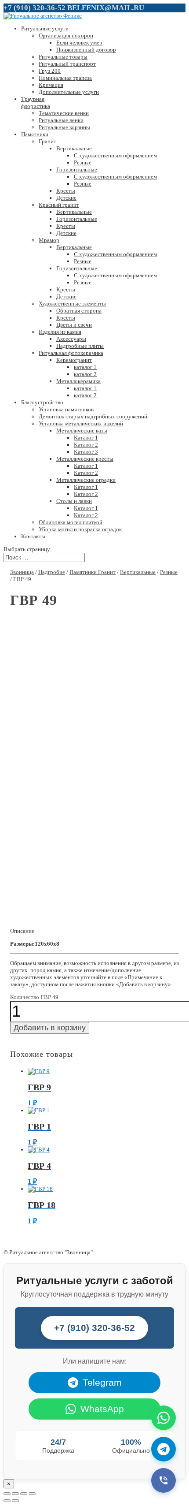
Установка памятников (66, 409)
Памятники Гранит (92, 572)
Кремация (51, 85)
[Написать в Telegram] (163, 1449)
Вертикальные (74, 148)
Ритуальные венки (61, 120)
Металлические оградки (86, 480)
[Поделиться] (15, 1493)
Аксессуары (71, 338)
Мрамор (49, 240)
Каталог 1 (86, 437)
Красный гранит (59, 204)
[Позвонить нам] (163, 1480)
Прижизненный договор (86, 49)
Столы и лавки (74, 501)
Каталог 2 (86, 444)
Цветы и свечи (74, 324)
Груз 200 (50, 70)
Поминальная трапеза (65, 78)
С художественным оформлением (115, 155)
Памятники (34, 134)
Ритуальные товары (63, 56)
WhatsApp (102, 1409)
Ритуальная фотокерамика (71, 353)
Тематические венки (64, 113)
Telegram (102, 1382)
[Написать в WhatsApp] (163, 1417)
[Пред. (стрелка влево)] (7, 1500)
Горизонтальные (76, 169)
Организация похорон (66, 35)
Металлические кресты (84, 458)
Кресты (65, 190)
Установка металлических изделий (81, 423)
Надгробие (51, 572)
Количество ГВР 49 (34, 997)
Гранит (47, 141)
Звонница (22, 572)
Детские (66, 197)
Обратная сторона (79, 310)
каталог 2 (85, 374)
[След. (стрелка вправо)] (15, 1500)
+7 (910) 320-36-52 (34, 8)
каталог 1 (85, 367)
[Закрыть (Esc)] (7, 1493)
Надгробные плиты (80, 346)
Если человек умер (79, 42)
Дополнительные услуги (69, 92)
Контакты (33, 536)
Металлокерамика (78, 381)
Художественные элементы (72, 303)
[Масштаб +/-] (32, 1493)
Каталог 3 (86, 451)
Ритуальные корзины (64, 127)
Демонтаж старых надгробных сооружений (93, 416)
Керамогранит (74, 360)
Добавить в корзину (50, 1027)
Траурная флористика (35, 102)
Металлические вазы (81, 430)
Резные (82, 162)
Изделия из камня (60, 331)
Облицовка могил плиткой (70, 522)
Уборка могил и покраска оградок (80, 529)
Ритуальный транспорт (67, 63)
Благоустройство (42, 402)
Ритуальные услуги (45, 28)
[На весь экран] (23, 1493)
